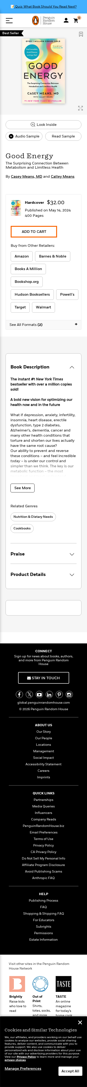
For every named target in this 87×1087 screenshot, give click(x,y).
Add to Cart (34, 231)
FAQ (43, 907)
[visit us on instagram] (69, 694)
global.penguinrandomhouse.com (43, 702)
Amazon (22, 256)
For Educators (43, 920)
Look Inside (46, 124)
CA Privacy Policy (43, 852)
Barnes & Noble (52, 256)
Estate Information (43, 939)
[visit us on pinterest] (59, 694)
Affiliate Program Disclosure (43, 865)
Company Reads (43, 819)
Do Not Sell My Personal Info (43, 858)
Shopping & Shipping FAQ (43, 913)
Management (43, 751)
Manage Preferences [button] (23, 1069)
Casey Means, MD (26, 176)
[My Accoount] (66, 20)
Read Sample (63, 136)
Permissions (43, 933)
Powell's (67, 294)
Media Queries (43, 806)
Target (20, 307)
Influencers (43, 813)
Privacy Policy (43, 845)
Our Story (43, 731)
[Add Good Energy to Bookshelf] (81, 34)
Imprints (43, 777)
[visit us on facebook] (19, 694)
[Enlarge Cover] (80, 108)
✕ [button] (80, 1023)
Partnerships (43, 800)
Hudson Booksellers (32, 294)
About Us (43, 725)
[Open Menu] (9, 20)
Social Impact (43, 758)
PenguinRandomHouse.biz (43, 826)
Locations (43, 745)
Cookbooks (22, 528)
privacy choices (15, 1060)
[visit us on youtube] (39, 694)
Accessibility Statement (43, 764)
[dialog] (43, 1052)
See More (22, 488)
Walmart (43, 307)
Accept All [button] (70, 1071)
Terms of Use (43, 839)
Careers (43, 771)
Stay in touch (45, 678)
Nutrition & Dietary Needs (33, 517)
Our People (43, 738)
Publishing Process (43, 900)
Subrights (43, 926)
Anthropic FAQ (43, 878)
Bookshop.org (27, 281)
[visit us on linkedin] (49, 694)
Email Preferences (44, 832)
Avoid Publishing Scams (43, 871)
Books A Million (28, 268)
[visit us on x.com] (29, 694)
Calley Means (62, 176)
